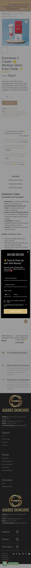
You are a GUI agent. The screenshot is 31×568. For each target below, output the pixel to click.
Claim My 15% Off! (15, 311)
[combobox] (8, 294)
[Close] (28, 252)
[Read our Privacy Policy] (26, 305)
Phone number (8, 290)
